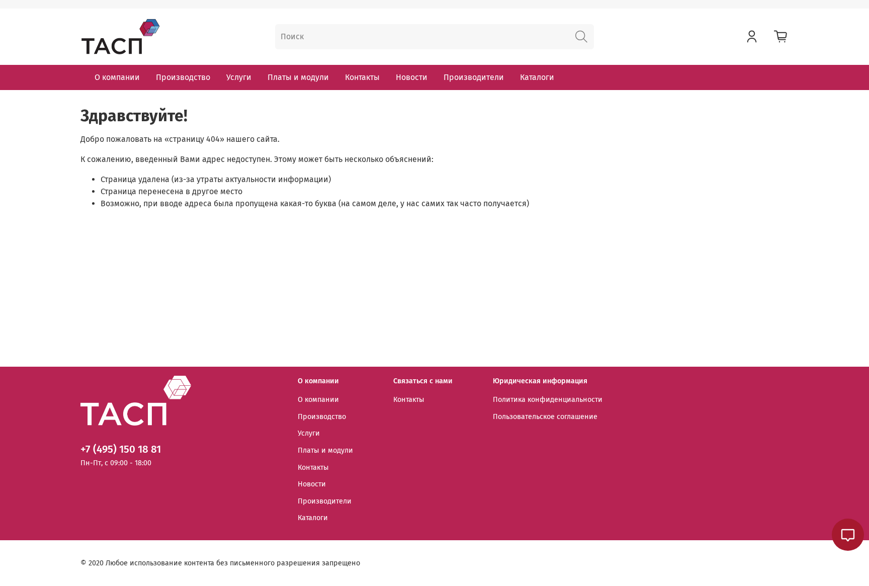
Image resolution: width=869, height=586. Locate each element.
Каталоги (537, 77)
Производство (183, 77)
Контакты (362, 77)
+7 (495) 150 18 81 (120, 449)
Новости (411, 77)
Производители (474, 77)
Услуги (238, 77)
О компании (117, 77)
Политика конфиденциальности (547, 399)
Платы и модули (298, 77)
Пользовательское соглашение (545, 416)
